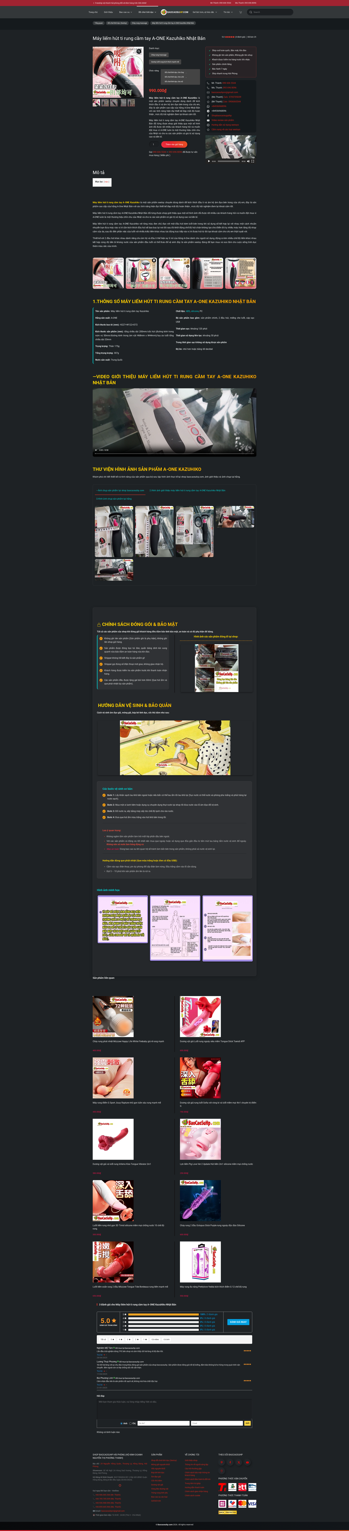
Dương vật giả (157, 1485)
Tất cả (103, 1339)
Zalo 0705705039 (232, 97)
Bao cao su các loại (159, 1497)
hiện (106, 182)
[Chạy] (209, 161)
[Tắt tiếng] (248, 161)
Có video (155, 1339)
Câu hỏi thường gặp (193, 1468)
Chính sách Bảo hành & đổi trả (197, 1479)
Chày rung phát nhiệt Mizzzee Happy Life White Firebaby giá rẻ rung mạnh (128, 1041)
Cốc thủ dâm (156, 1480)
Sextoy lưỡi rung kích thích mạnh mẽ (165, 62)
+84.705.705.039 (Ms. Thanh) (108, 1499)
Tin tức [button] (227, 12)
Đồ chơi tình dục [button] (146, 12)
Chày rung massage (158, 55)
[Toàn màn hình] (252, 161)
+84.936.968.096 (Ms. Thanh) (108, 1503)
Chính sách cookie (192, 1495)
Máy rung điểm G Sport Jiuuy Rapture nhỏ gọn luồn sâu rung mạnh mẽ (127, 1102)
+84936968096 (219, 106)
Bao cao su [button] (124, 12)
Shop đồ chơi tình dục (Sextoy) (164, 1460)
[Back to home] (174, 12)
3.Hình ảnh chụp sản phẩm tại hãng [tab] (114, 498)
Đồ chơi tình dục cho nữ (174, 81)
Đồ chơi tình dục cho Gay (174, 72)
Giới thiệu (108, 12)
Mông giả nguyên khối (160, 1464)
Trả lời (100, 1355)
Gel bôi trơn (156, 1501)
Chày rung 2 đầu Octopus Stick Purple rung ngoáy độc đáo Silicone (212, 1225)
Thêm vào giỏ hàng (174, 144)
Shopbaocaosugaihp (222, 115)
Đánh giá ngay (238, 1322)
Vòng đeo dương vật (159, 1489)
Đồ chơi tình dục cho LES (174, 77)
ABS (188, 311)
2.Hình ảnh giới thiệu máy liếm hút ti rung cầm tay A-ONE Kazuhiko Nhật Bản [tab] (187, 490)
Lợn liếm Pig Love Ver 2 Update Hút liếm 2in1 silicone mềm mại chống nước (216, 1164)
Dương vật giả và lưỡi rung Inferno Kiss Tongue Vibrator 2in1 (122, 1164)
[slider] (229, 161)
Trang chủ (93, 12)
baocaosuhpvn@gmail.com (225, 92)
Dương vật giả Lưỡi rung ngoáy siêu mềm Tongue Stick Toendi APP (212, 1041)
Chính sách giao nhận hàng (196, 1491)
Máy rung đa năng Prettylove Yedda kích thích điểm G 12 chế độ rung (213, 1286)
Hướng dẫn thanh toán (194, 1487)
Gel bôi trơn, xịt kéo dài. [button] (203, 12)
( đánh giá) (240, 37)
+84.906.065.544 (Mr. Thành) (108, 1495)
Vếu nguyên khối (158, 1468)
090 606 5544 (159, 152)
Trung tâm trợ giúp (193, 1483)
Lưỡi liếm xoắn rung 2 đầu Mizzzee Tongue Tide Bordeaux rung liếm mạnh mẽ (130, 1286)
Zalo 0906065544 (232, 101)
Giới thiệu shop (191, 1460)
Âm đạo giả (156, 1477)
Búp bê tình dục (157, 1472)
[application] (230, 149)
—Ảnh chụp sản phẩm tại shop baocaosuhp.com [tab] (120, 490)
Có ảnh (167, 1339)
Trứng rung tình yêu (159, 1493)
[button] (138, 51)
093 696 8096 (175, 152)
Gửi (247, 1423)
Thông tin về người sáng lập (196, 1464)
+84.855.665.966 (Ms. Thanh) (108, 1507)
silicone (195, 311)
